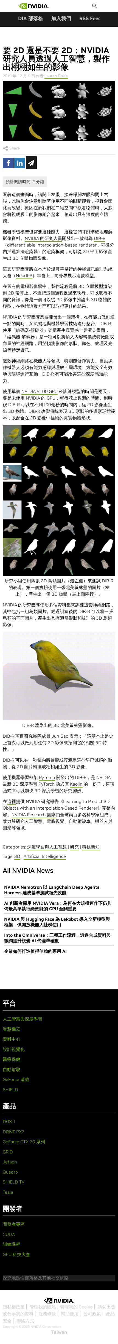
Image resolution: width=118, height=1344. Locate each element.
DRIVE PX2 (13, 1131)
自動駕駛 (11, 1069)
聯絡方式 (25, 1321)
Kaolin (76, 784)
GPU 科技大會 (16, 1254)
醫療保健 (11, 1059)
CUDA (9, 1234)
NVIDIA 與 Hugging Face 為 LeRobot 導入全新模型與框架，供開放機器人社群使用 (57, 921)
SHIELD (10, 1089)
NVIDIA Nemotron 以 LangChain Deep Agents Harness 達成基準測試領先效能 (51, 889)
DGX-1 (9, 1121)
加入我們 (61, 18)
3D (17, 856)
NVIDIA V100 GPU (39, 391)
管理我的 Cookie (76, 1307)
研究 (74, 847)
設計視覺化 (14, 1049)
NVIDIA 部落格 (26, 18)
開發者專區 (14, 1224)
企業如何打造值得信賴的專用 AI (35, 951)
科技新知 (91, 847)
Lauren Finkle (56, 75)
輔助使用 (69, 1313)
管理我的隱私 (43, 1307)
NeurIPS (24, 275)
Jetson (10, 1161)
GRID (8, 1152)
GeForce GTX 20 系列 (24, 1141)
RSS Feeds (91, 18)
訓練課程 (11, 1244)
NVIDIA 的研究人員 (43, 238)
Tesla (8, 1192)
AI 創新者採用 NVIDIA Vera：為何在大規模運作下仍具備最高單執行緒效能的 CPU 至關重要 (57, 905)
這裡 (11, 801)
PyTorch (47, 777)
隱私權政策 (14, 1307)
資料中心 (11, 1039)
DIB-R (99, 238)
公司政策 (92, 1313)
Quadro (10, 1172)
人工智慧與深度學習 (22, 1019)
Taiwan (59, 1332)
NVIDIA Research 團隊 (34, 814)
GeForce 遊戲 (16, 1079)
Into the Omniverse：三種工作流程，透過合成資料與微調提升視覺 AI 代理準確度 (57, 937)
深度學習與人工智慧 (47, 847)
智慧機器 (11, 1029)
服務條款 (47, 1313)
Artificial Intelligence (45, 856)
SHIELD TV (13, 1182)
